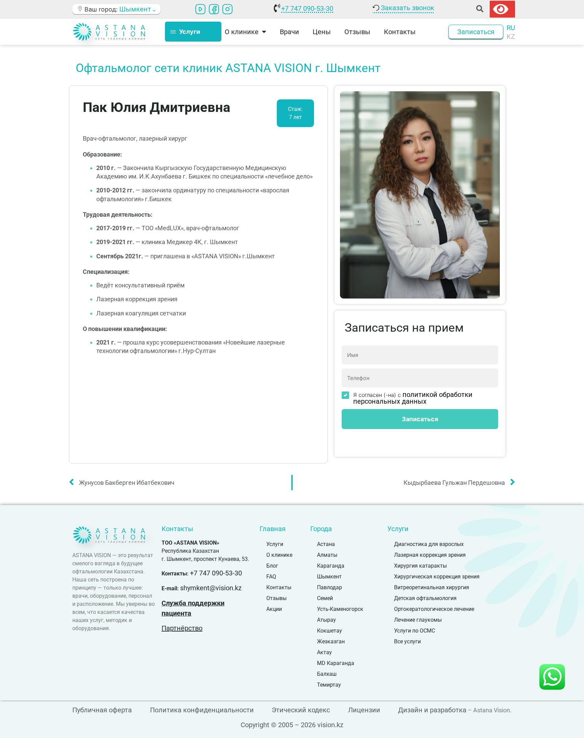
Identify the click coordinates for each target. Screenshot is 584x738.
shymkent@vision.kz (211, 588)
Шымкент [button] (136, 9)
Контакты (400, 32)
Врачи (289, 32)
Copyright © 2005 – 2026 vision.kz (292, 725)
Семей (325, 598)
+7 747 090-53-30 (307, 8)
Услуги (274, 544)
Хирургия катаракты (420, 566)
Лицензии (364, 710)
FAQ (271, 576)
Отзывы (357, 32)
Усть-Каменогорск (340, 609)
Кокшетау (329, 630)
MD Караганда (335, 663)
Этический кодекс (301, 710)
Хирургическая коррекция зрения (437, 576)
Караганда (330, 566)
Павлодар (329, 587)
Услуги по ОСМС (414, 630)
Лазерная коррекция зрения (430, 555)
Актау (324, 652)
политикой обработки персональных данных (412, 397)
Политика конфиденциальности (202, 710)
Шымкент (329, 576)
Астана (326, 544)
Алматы (327, 555)
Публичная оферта (102, 710)
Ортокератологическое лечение (434, 609)
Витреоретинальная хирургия (431, 587)
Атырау (326, 620)
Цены (322, 32)
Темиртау (329, 685)
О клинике (279, 555)
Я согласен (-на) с (412, 398)
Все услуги (407, 641)
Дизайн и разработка (432, 710)
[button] (479, 9)
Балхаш (327, 674)
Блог (272, 566)
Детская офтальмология (425, 598)
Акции (274, 609)
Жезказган (331, 641)
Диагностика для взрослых (429, 544)
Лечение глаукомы (418, 620)
